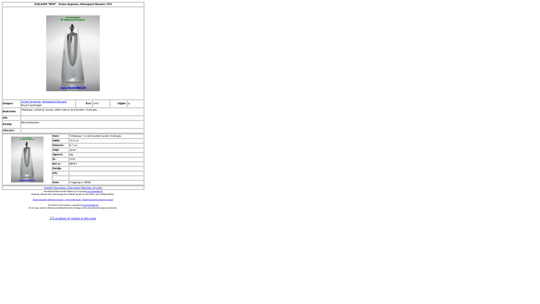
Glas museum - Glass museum (67, 187)
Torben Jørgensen (31, 101)
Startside (48, 187)
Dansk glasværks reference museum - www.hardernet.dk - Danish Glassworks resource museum (73, 200)
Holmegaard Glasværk (54, 101)
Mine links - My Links (91, 187)
